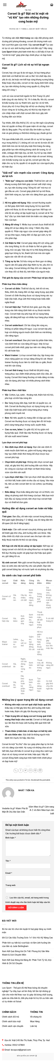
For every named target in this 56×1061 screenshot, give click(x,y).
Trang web (10, 885)
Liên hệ (33, 1026)
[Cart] (51, 4)
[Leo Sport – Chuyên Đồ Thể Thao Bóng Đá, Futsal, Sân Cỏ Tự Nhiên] (21, 4)
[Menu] (4, 5)
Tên (8, 861)
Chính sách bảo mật (11, 1021)
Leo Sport (7, 51)
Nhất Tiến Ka (41, 29)
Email (8, 873)
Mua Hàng (35, 1021)
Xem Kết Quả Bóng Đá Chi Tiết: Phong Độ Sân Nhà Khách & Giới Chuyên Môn (25, 953)
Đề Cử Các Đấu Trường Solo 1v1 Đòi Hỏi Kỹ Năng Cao (27, 937)
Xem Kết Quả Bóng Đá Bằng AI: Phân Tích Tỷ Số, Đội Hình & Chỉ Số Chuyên (26, 962)
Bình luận (10, 838)
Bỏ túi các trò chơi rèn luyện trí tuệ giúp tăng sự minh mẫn (26, 931)
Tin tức (28, 10)
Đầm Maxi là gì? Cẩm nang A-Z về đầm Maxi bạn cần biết (41, 810)
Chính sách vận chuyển (12, 1026)
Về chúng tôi (36, 1016)
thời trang (25, 38)
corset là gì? (38, 45)
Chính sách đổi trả (10, 1016)
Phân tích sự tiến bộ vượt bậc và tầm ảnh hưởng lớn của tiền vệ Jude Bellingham (26, 944)
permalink (46, 780)
